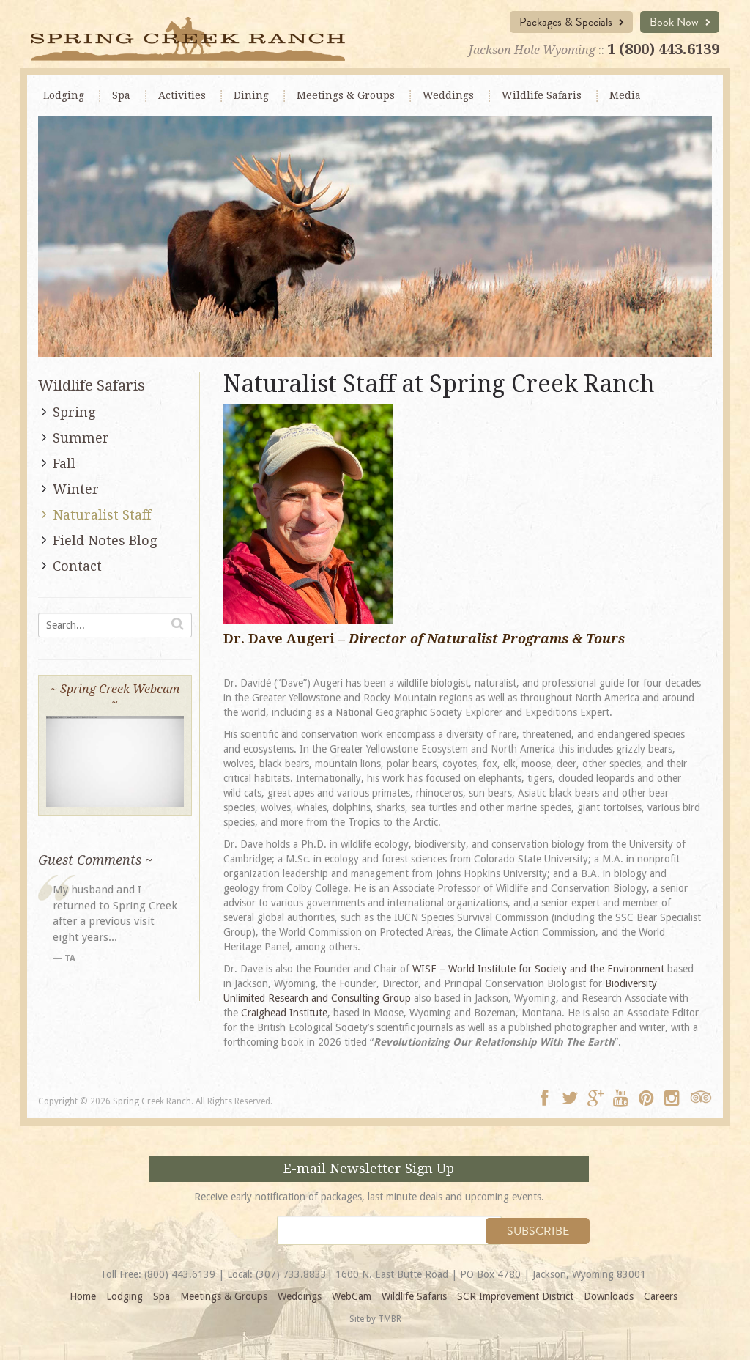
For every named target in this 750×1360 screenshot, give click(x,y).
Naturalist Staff (102, 514)
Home (83, 1296)
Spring (74, 412)
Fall (64, 463)
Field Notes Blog (105, 540)
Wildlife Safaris (542, 95)
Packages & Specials (567, 22)
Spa (121, 95)
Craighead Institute (284, 1013)
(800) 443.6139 (179, 1274)
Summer (81, 438)
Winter (76, 489)
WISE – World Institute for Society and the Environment (538, 969)
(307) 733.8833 (291, 1274)
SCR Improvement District (515, 1296)
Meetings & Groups (223, 1296)
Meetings (346, 95)
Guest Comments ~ (95, 860)
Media (625, 95)
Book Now (676, 22)
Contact (77, 566)
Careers (660, 1296)
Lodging (63, 95)
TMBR (389, 1319)
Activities (182, 95)
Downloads (609, 1296)
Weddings (448, 95)
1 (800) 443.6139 (663, 49)
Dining (251, 95)
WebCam (351, 1296)
